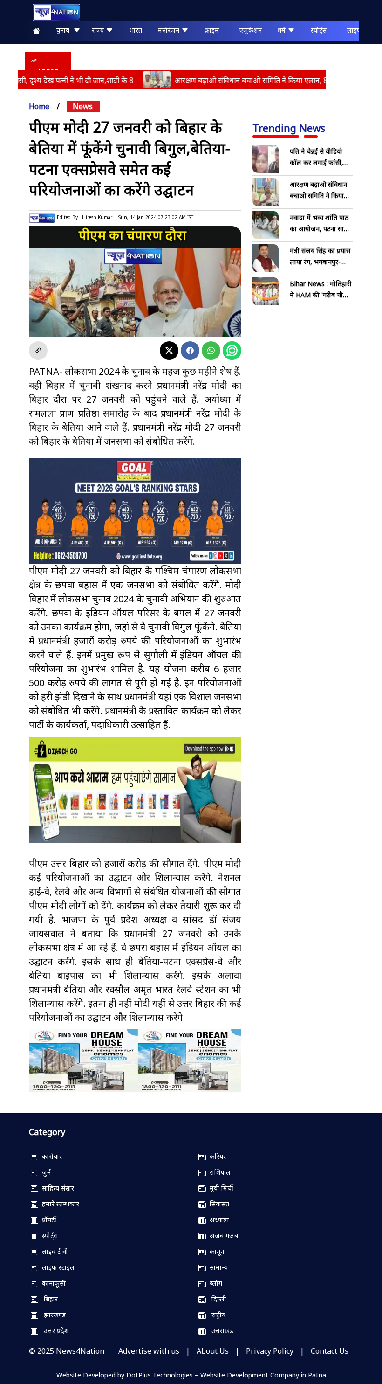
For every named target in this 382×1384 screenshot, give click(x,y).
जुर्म (44, 1172)
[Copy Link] (38, 350)
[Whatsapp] (211, 350)
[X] (169, 350)
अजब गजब (222, 1235)
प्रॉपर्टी (47, 1219)
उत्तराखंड (219, 1330)
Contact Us (329, 1351)
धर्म (282, 30)
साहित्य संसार (56, 1188)
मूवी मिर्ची (219, 1188)
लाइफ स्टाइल (56, 1267)
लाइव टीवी (53, 1251)
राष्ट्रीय (215, 1314)
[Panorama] (135, 1060)
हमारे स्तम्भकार (58, 1203)
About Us (213, 1351)
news (83, 106)
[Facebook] (190, 350)
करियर (216, 1156)
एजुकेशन (250, 30)
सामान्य (217, 1267)
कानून (215, 1251)
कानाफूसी (52, 1283)
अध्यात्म (217, 1219)
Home (39, 106)
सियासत (217, 1203)
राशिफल (218, 1172)
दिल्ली (216, 1298)
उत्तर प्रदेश (53, 1330)
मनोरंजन (169, 30)
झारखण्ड (52, 1314)
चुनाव (64, 30)
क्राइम (212, 30)
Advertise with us (148, 1351)
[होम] (51, 12)
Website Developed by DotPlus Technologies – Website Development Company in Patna (191, 1374)
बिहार (48, 1298)
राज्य (99, 30)
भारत (135, 30)
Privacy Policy (269, 1351)
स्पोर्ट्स (319, 30)
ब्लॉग (214, 1283)
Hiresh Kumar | (99, 217)
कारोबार (50, 1156)
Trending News (288, 128)
